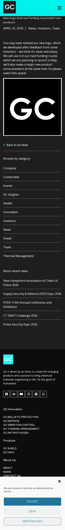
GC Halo (8, 452)
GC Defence (11, 421)
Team (7, 247)
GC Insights (11, 194)
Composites (11, 177)
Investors (9, 221)
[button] (59, 481)
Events (7, 186)
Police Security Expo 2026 (20, 324)
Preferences (32, 521)
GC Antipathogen (16, 433)
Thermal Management (18, 256)
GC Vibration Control (19, 425)
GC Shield (10, 448)
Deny (32, 511)
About (8, 468)
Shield (7, 238)
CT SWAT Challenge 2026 (20, 316)
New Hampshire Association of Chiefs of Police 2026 (30, 283)
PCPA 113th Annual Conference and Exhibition (27, 305)
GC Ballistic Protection (20, 417)
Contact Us (12, 476)
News (7, 230)
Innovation (10, 212)
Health (7, 203)
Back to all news (17, 145)
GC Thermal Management (21, 429)
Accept (32, 501)
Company (9, 168)
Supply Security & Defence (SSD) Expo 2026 (32, 294)
